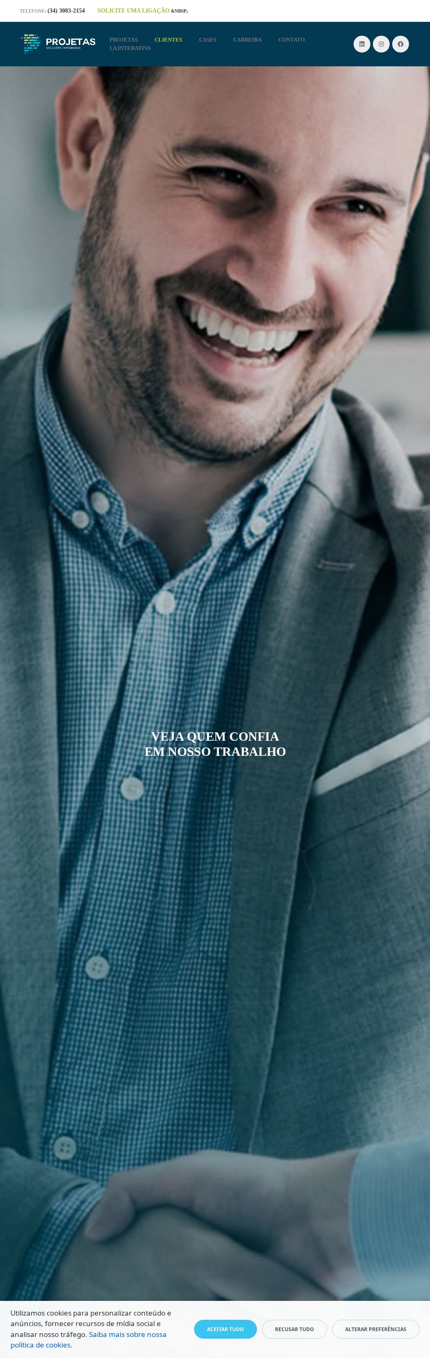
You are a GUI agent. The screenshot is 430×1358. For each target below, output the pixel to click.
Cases (207, 40)
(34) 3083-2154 (66, 11)
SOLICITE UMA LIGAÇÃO (133, 11)
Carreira (247, 40)
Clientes (168, 40)
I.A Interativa (130, 48)
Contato (291, 40)
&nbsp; (179, 10)
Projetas (124, 40)
